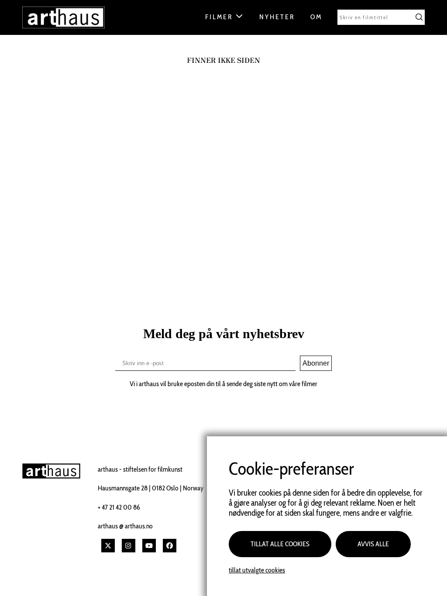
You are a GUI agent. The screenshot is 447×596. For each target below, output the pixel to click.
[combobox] (381, 17)
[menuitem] (228, 19)
